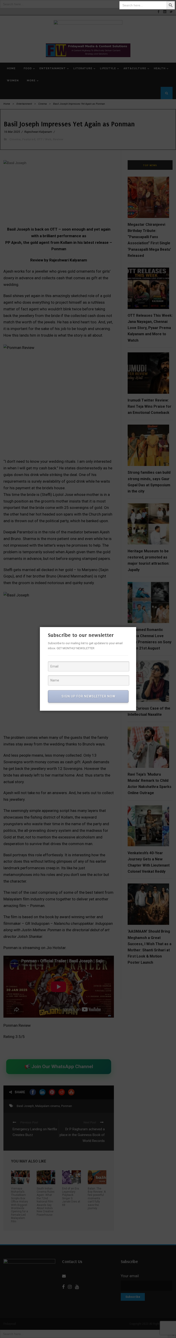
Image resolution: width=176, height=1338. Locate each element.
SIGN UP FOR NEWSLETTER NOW (88, 696)
